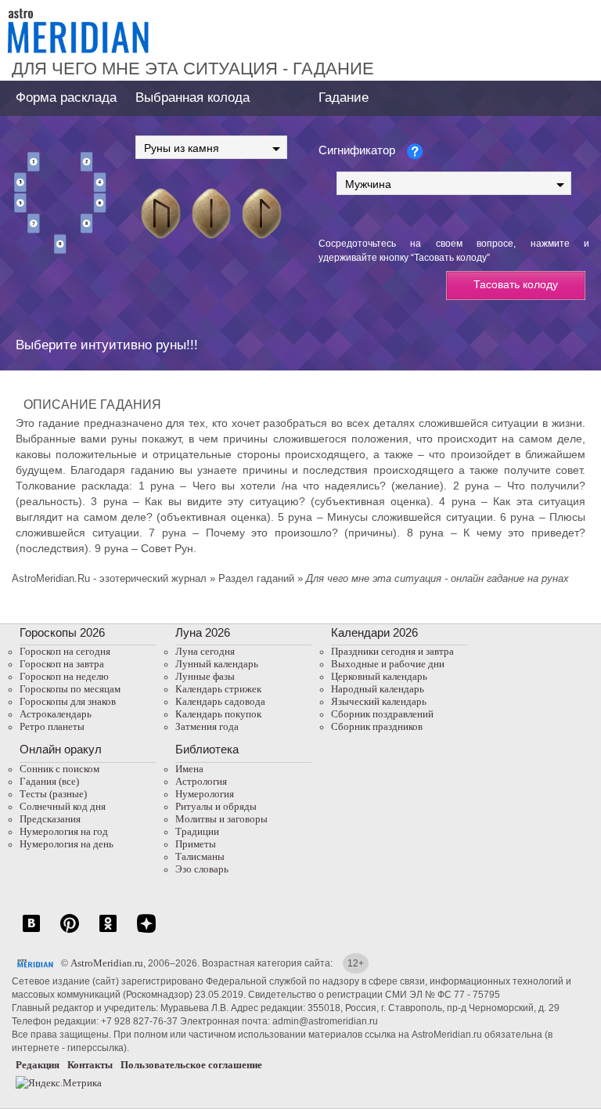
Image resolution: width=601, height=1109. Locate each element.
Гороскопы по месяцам (70, 689)
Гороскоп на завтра (62, 664)
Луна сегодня (205, 651)
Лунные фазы (205, 676)
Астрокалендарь (56, 714)
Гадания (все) (49, 781)
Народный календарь (377, 689)
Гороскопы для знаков (68, 701)
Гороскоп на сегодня (65, 651)
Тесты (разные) (53, 794)
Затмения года (207, 726)
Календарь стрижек (218, 689)
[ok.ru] (108, 931)
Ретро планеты (52, 726)
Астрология (201, 781)
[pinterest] (69, 931)
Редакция (37, 1065)
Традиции (197, 831)
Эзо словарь (202, 869)
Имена (189, 769)
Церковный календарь (379, 676)
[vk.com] (31, 931)
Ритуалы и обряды (216, 806)
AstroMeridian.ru (106, 963)
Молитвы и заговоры (221, 819)
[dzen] (146, 931)
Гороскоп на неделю (64, 676)
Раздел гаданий (256, 578)
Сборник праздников (377, 726)
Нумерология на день (66, 844)
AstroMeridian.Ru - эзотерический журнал (109, 578)
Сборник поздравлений (382, 714)
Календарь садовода (220, 701)
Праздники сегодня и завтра (392, 651)
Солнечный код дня (63, 806)
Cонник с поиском (59, 769)
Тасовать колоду (515, 284)
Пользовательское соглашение (191, 1065)
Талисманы (200, 856)
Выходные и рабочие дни (387, 664)
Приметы (195, 844)
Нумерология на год (64, 831)
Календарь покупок (218, 714)
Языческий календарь (378, 701)
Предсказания (50, 819)
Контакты (90, 1065)
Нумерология (204, 794)
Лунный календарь (216, 664)
